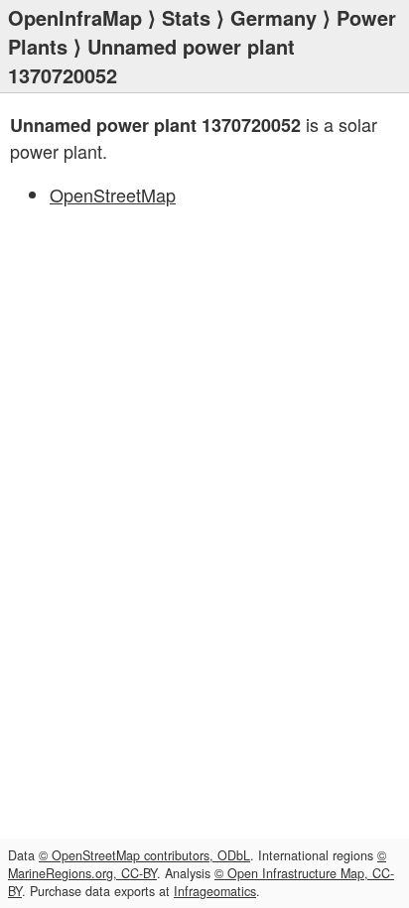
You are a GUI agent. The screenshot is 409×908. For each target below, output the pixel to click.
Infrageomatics (215, 891)
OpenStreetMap (113, 194)
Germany (273, 17)
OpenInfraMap (75, 17)
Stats (186, 17)
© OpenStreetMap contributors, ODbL (144, 855)
